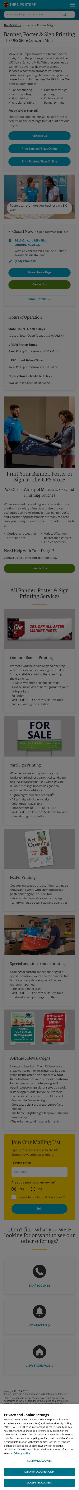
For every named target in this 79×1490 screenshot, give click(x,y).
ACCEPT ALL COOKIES (39, 1483)
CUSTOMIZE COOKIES (39, 1461)
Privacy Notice (22, 1453)
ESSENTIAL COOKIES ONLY (39, 1472)
